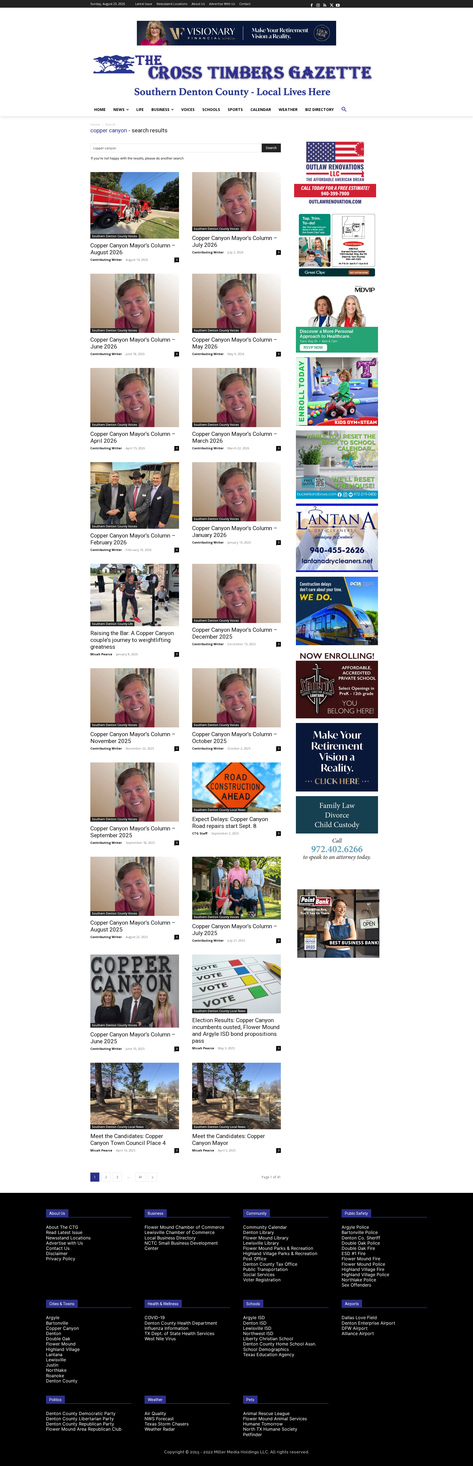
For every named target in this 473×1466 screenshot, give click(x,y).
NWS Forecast (159, 1418)
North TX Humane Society (270, 1429)
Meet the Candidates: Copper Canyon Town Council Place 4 (128, 1139)
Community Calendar (265, 1227)
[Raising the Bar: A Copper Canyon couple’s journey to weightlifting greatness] (134, 595)
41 (140, 1177)
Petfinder (252, 1434)
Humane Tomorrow (263, 1424)
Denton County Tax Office (270, 1264)
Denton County (61, 1381)
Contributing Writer (106, 260)
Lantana (54, 1354)
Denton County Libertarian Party (80, 1418)
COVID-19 (155, 1317)
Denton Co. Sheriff (361, 1238)
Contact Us (58, 1248)
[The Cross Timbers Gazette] (236, 74)
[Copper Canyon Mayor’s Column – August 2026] (134, 205)
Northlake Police (359, 1279)
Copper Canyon (62, 1328)
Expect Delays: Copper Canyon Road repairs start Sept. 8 (230, 822)
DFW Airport (355, 1328)
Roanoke (55, 1375)
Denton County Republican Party (80, 1424)
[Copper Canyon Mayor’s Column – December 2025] (236, 593)
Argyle (52, 1317)
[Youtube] (338, 4)
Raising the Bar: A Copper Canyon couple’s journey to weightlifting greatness (132, 640)
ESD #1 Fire (353, 1253)
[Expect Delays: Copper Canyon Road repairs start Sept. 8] (236, 787)
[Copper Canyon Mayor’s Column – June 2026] (134, 303)
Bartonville (57, 1323)
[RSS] (325, 4)
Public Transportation (265, 1269)
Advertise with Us (64, 1243)
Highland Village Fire (363, 1269)
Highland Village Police (365, 1274)
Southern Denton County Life (112, 624)
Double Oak (58, 1338)
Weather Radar (160, 1429)
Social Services (259, 1274)
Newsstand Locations (68, 1238)
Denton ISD (255, 1323)
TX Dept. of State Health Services (179, 1333)
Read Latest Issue (64, 1232)
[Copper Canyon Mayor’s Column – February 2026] (134, 495)
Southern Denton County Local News (220, 810)
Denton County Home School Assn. (279, 1344)
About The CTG (62, 1227)
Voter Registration (262, 1279)
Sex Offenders (356, 1285)
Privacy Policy (60, 1258)
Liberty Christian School (268, 1338)
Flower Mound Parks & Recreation (278, 1248)
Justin (52, 1365)
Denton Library (258, 1232)
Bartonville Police (360, 1232)
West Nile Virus (160, 1338)
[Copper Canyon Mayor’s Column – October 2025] (236, 697)
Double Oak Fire (358, 1248)
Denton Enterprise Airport (368, 1323)
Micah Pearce (101, 654)
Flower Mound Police (363, 1264)
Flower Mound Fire (361, 1258)
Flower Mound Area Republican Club (84, 1429)
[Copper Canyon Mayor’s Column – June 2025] (134, 991)
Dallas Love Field (359, 1317)
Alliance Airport (358, 1333)
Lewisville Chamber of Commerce (180, 1232)
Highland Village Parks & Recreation (280, 1253)
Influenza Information (166, 1328)
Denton (53, 1333)
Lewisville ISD (257, 1328)
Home (95, 124)
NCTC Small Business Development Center (181, 1245)
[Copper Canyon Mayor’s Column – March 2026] (236, 397)
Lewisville (56, 1359)
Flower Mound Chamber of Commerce (184, 1227)
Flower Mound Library (266, 1238)
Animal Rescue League (266, 1413)
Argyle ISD (254, 1317)
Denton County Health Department (181, 1323)
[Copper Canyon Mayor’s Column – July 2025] (236, 888)
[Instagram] (318, 4)
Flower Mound (61, 1344)
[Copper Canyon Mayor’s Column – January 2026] (236, 491)
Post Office (254, 1258)
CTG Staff (199, 833)
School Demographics (266, 1349)
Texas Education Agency (268, 1354)
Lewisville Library (261, 1243)
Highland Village (63, 1349)
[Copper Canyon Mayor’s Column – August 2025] (134, 886)
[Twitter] (331, 4)
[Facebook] (311, 4)
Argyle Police (355, 1227)
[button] (344, 109)
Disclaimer (57, 1253)
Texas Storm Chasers (167, 1424)
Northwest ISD (258, 1333)
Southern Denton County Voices (114, 236)
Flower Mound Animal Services (275, 1418)
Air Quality (155, 1413)
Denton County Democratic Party (81, 1413)
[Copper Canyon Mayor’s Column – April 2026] (134, 397)
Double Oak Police (361, 1243)
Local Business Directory (170, 1238)
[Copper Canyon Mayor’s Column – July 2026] (236, 201)
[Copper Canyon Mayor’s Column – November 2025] (134, 697)
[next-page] (152, 1177)
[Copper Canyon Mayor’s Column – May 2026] (236, 303)
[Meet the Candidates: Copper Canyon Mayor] (236, 1096)
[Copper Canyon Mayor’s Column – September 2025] (134, 792)
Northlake (56, 1370)
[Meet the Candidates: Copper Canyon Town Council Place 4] (134, 1096)
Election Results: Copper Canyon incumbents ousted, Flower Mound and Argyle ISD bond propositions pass (236, 1030)
